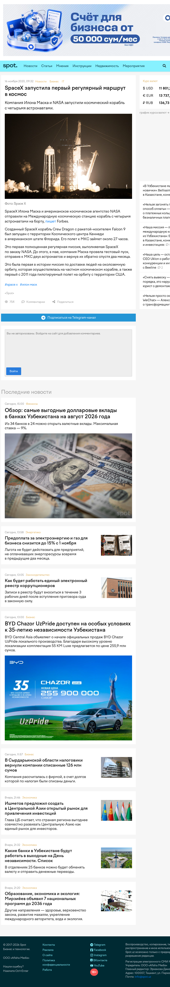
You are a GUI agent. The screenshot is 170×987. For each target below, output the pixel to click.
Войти (14, 371)
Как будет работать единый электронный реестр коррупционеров (46, 583)
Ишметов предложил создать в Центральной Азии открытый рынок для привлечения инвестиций (46, 808)
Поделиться (64, 302)
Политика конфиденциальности (56, 962)
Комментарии (35, 302)
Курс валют (150, 81)
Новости (30, 66)
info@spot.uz (143, 976)
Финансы (32, 403)
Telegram (99, 944)
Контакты (48, 944)
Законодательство (38, 574)
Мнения (62, 66)
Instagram (100, 955)
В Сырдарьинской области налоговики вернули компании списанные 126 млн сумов (44, 765)
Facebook (99, 950)
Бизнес (30, 617)
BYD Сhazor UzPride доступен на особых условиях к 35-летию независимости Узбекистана (68, 626)
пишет (50, 221)
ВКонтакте (100, 960)
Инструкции (82, 66)
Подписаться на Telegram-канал (71, 317)
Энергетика (33, 532)
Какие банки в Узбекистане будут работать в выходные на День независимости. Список (38, 855)
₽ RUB (148, 103)
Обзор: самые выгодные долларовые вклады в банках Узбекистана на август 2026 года (61, 413)
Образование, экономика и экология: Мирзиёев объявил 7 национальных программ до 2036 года (42, 898)
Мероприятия (134, 66)
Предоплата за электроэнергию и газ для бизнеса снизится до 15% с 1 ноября (46, 540)
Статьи (46, 66)
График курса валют (153, 112)
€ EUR (148, 96)
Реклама (47, 950)
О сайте (47, 955)
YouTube (98, 965)
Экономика (29, 797)
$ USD (148, 88)
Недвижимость (107, 66)
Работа (47, 969)
